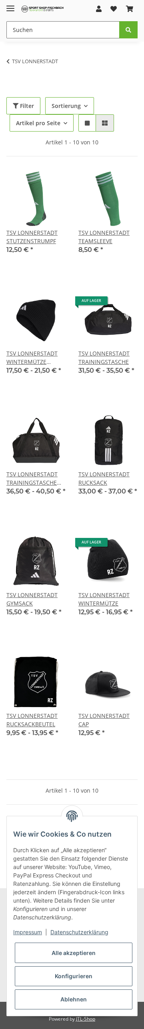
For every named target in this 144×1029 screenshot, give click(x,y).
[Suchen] (128, 29)
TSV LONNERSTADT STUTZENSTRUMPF (32, 237)
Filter (26, 106)
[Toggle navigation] (10, 5)
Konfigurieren (73, 976)
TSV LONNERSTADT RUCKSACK (104, 478)
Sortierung (66, 106)
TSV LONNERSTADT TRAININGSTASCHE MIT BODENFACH (32, 478)
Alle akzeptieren (74, 952)
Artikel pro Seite (38, 123)
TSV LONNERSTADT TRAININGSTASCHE (104, 358)
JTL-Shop (85, 1018)
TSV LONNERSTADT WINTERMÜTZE (104, 599)
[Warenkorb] (130, 9)
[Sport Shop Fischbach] (42, 9)
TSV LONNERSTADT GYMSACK (32, 599)
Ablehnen (73, 999)
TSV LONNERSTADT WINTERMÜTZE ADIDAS (32, 358)
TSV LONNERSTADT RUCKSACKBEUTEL (32, 720)
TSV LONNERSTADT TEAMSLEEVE (104, 237)
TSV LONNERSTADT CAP (104, 720)
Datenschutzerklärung (79, 932)
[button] (99, 9)
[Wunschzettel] (113, 9)
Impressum (27, 932)
